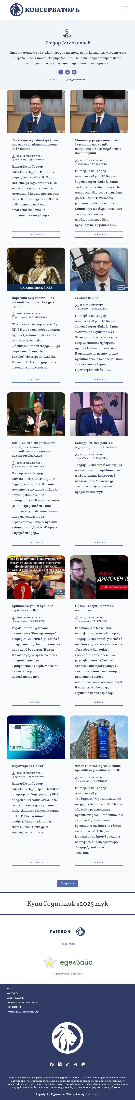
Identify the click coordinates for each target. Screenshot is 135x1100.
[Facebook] (52, 1064)
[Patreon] (83, 1064)
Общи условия (15, 998)
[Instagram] (60, 1064)
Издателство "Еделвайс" (67, 974)
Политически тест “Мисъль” (23, 1012)
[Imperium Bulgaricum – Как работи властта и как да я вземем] (36, 269)
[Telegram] (75, 1064)
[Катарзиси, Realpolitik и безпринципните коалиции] (99, 414)
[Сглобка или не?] (99, 269)
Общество (39, 621)
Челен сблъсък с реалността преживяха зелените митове (98, 768)
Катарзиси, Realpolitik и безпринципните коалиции (96, 445)
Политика (38, 160)
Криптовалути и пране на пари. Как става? (32, 608)
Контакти (12, 993)
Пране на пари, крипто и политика (94, 608)
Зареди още (68, 883)
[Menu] (125, 10)
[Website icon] (74, 72)
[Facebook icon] (60, 72)
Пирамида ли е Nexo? (28, 766)
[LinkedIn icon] (67, 72)
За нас (10, 989)
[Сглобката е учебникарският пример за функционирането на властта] (36, 111)
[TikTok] (67, 1064)
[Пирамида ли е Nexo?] (36, 737)
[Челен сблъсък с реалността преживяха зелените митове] (99, 737)
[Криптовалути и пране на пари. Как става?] (36, 577)
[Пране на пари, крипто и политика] (99, 577)
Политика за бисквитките (22, 1003)
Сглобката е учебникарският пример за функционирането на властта (35, 144)
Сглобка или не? (87, 298)
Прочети (43, 235)
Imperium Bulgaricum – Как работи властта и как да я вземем (33, 302)
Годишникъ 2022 (41, 317)
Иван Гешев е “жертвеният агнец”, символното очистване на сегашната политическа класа (33, 449)
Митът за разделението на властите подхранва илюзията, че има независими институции (98, 146)
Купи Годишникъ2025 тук (67, 904)
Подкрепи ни (67, 944)
